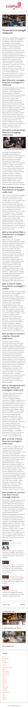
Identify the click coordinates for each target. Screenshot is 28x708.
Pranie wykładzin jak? (8, 646)
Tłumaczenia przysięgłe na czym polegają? (13, 565)
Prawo (3, 678)
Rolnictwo (4, 682)
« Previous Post (6, 605)
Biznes (4, 28)
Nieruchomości (6, 673)
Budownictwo (5, 659)
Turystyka (4, 690)
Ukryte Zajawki (6, 692)
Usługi (3, 696)
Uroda (3, 694)
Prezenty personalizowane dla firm (11, 628)
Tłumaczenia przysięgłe (16, 576)
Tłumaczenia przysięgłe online (10, 591)
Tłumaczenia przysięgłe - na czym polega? (13, 550)
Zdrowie (4, 699)
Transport (4, 689)
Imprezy (4, 666)
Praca (3, 676)
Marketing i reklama (7, 667)
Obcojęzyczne (6, 674)
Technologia (5, 687)
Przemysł (4, 680)
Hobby (4, 664)
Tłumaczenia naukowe (15, 543)
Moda (3, 669)
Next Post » (23, 605)
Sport (3, 685)
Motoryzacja (5, 671)
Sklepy (4, 683)
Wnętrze (4, 697)
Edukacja (4, 662)
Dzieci (4, 660)
